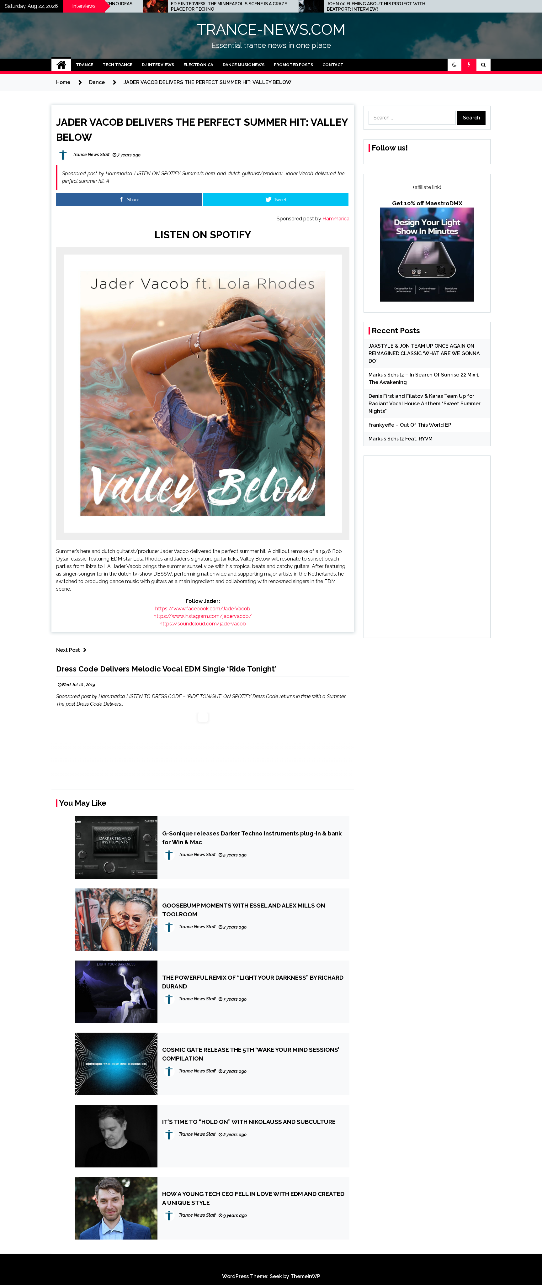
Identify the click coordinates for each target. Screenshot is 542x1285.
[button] (454, 65)
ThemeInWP (305, 1276)
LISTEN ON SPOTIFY (203, 234)
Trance (84, 64)
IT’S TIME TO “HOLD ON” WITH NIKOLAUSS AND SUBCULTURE (249, 1121)
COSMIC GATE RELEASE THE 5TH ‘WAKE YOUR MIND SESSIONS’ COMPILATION (250, 1054)
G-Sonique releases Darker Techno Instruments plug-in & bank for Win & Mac (252, 837)
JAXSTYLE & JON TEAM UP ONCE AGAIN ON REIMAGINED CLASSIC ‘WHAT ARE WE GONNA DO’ (424, 353)
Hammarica (335, 219)
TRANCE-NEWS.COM (271, 29)
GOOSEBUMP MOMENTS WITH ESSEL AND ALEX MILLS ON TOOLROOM (243, 910)
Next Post (68, 650)
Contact (332, 64)
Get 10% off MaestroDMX (427, 203)
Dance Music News (243, 64)
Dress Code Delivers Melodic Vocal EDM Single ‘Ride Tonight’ (166, 668)
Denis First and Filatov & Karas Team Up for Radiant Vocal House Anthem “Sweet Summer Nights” (425, 403)
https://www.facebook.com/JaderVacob (202, 609)
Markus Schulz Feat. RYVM (401, 439)
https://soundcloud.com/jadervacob (203, 624)
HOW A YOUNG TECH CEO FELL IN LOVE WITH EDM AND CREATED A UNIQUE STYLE (253, 1198)
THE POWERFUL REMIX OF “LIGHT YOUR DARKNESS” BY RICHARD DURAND (252, 982)
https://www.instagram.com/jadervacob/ (203, 616)
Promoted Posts (293, 64)
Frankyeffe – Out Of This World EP (410, 425)
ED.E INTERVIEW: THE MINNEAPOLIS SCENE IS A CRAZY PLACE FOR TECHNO (139, 6)
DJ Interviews (158, 64)
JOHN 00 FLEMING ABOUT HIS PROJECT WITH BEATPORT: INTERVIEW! (286, 6)
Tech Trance (117, 64)
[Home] (61, 65)
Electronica (198, 64)
